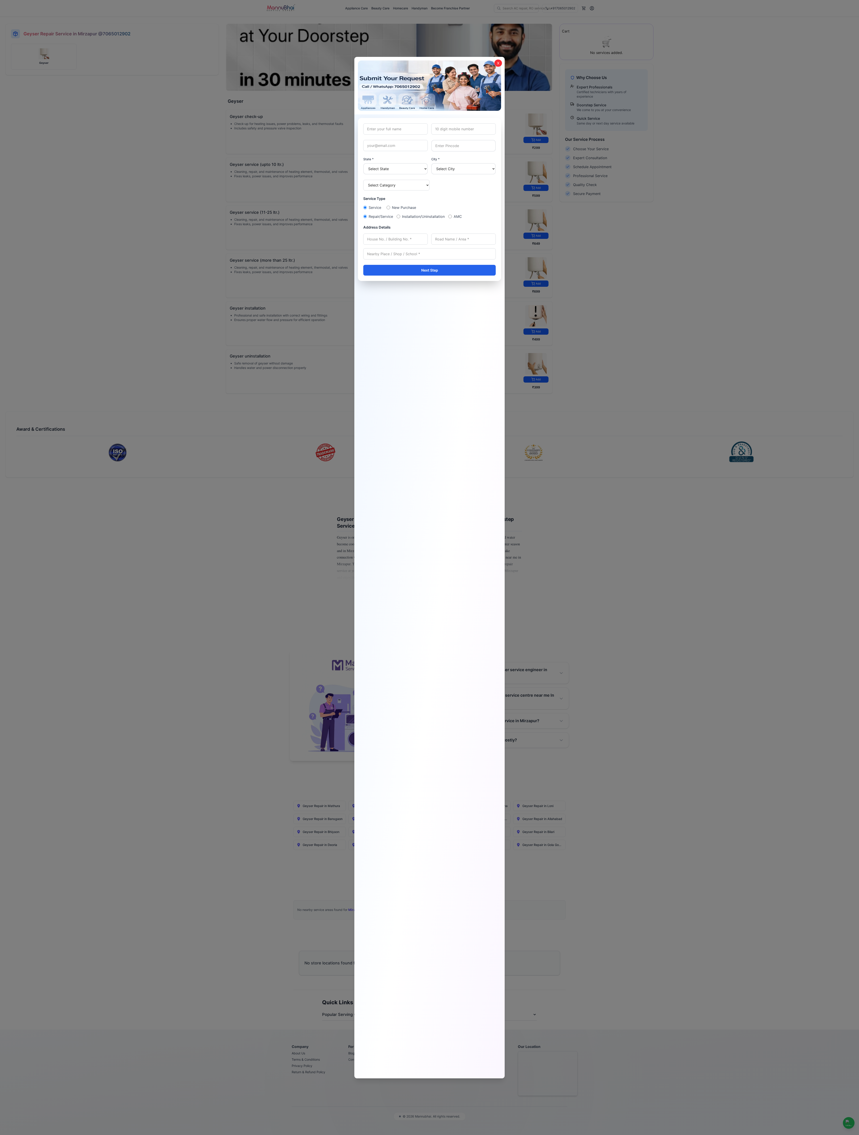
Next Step (429, 270)
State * (368, 159)
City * (435, 159)
